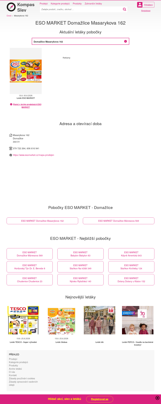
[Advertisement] (89, 81)
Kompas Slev (26, 7)
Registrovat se (99, 399)
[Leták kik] (99, 320)
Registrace (145, 10)
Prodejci (44, 3)
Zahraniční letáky (93, 3)
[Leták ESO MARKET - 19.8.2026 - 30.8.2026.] (26, 71)
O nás (12, 371)
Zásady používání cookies (22, 378)
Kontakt (13, 375)
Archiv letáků (15, 368)
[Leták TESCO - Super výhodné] (23, 320)
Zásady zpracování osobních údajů (23, 383)
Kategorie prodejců (60, 3)
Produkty (77, 3)
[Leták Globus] (61, 320)
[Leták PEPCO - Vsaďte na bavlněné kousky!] (137, 320)
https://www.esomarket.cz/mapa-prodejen (33, 154)
